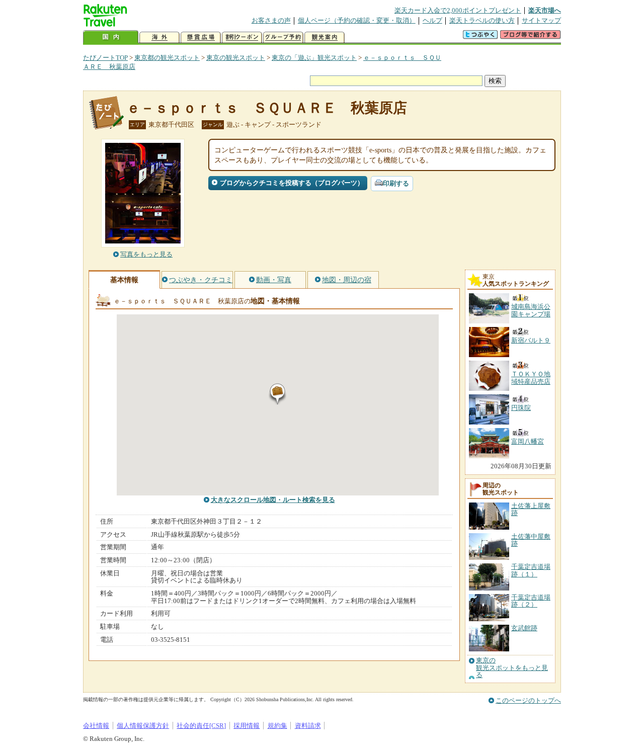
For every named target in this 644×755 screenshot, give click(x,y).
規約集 (277, 725)
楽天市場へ (544, 10)
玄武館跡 (524, 628)
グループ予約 (283, 37)
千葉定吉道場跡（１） (530, 570)
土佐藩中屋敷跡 (530, 540)
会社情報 (96, 725)
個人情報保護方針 (143, 725)
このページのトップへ (528, 700)
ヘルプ (432, 20)
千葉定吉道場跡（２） (530, 601)
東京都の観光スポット (167, 57)
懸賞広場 (201, 37)
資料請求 (308, 725)
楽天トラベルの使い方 (482, 20)
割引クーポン (242, 37)
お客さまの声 (271, 20)
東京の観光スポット (235, 57)
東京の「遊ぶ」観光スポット (314, 57)
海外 (159, 37)
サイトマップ (541, 20)
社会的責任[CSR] (201, 725)
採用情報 (246, 725)
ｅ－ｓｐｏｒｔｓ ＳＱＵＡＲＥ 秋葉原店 (266, 108)
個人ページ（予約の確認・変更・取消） (357, 20)
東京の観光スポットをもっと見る (512, 668)
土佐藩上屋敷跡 (530, 509)
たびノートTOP (105, 57)
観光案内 (324, 37)
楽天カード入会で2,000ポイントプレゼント (457, 10)
